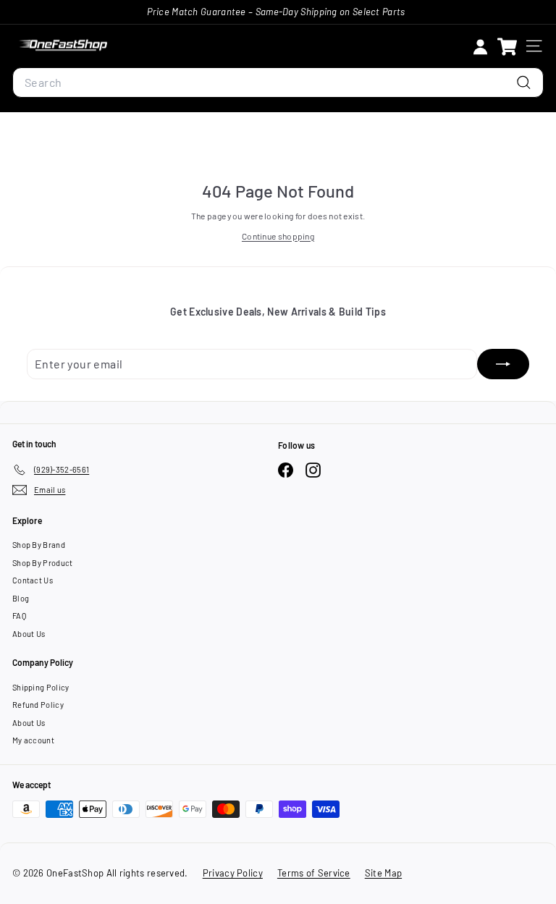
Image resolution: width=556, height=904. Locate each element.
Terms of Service (313, 873)
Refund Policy (38, 704)
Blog (20, 598)
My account (33, 740)
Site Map (383, 873)
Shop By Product (42, 562)
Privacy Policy (233, 873)
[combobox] (278, 82)
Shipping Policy (41, 687)
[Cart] (507, 46)
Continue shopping (278, 236)
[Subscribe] (503, 364)
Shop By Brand (38, 544)
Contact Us (32, 580)
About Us (28, 633)
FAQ (19, 615)
